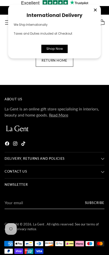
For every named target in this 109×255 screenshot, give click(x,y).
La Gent (39, 224)
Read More (58, 114)
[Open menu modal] (7, 22)
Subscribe (95, 203)
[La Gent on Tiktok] (24, 144)
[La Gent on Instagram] (16, 144)
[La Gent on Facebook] (8, 144)
